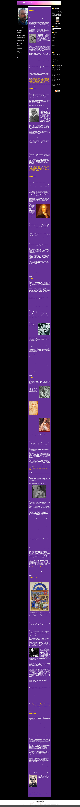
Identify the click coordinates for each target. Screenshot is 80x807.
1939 (29, 794)
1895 (47, 706)
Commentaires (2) (38, 367)
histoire (55, 60)
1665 (40, 706)
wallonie (35, 81)
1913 (36, 82)
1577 (40, 169)
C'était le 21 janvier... (59, 67)
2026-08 (53, 34)
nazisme (41, 79)
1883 (33, 82)
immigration (30, 169)
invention (44, 466)
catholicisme (56, 58)
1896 (45, 169)
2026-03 (53, 42)
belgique (38, 81)
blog (58, 804)
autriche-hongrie (45, 80)
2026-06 (53, 37)
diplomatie (35, 706)
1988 (36, 794)
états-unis (55, 59)
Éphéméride (19, 32)
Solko (18, 54)
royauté (33, 79)
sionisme (31, 80)
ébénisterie (46, 569)
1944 (31, 170)
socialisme (38, 79)
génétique (30, 567)
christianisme (30, 466)
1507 (37, 793)
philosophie (56, 55)
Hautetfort (42, 801)
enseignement (40, 705)
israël (33, 80)
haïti (37, 706)
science (41, 466)
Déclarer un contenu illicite (24, 804)
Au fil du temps (57, 23)
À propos (22, 27)
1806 (46, 706)
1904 (34, 82)
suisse (44, 167)
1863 (31, 82)
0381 (34, 468)
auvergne (30, 704)
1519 (36, 468)
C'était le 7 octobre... (33, 713)
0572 (38, 169)
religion (55, 63)
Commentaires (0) (38, 78)
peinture (35, 79)
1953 (33, 794)
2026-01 (53, 45)
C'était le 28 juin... (32, 88)
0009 (42, 81)
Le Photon (53, 67)
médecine (46, 167)
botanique (47, 566)
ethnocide (33, 569)
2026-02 (53, 43)
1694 (48, 81)
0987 (44, 81)
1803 (42, 706)
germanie (47, 78)
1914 (48, 169)
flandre (41, 81)
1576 (37, 468)
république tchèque (31, 81)
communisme (56, 61)
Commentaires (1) (38, 566)
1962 (33, 170)
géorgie (42, 704)
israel (47, 367)
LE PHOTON (27, 2)
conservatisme (39, 467)
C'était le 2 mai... (32, 377)
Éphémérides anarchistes (21, 37)
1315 (46, 81)
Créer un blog (38, 801)
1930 (38, 82)
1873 (43, 169)
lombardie (34, 167)
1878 (40, 793)
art (39, 466)
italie (60, 55)
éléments (18, 45)
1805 (44, 706)
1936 (29, 170)
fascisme (33, 168)
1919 (46, 468)
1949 (31, 794)
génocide (30, 569)
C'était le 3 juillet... (32, 10)
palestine (36, 168)
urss (37, 705)
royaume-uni (56, 57)
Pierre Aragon (54, 71)
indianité (48, 568)
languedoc (47, 703)
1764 (39, 468)
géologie (43, 567)
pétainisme (48, 704)
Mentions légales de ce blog (32, 804)
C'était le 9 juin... (32, 278)
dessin (38, 569)
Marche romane (19, 48)
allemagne (55, 62)
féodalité (36, 80)
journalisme (33, 704)
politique (36, 467)
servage (38, 80)
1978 (34, 794)
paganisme (47, 166)
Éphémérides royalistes (20, 40)
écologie (30, 793)
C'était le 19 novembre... (33, 577)
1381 (39, 706)
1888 (44, 468)
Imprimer (43, 82)
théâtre (39, 168)
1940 (40, 82)
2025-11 (53, 48)
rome (46, 268)
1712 (41, 169)
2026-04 (53, 40)
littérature (55, 56)
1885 (42, 793)
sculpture (43, 467)
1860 (41, 468)
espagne (37, 466)
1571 (38, 793)
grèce (29, 167)
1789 (29, 82)
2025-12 (53, 46)
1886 (43, 468)
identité (42, 568)
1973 (34, 170)
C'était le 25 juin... (32, 176)
